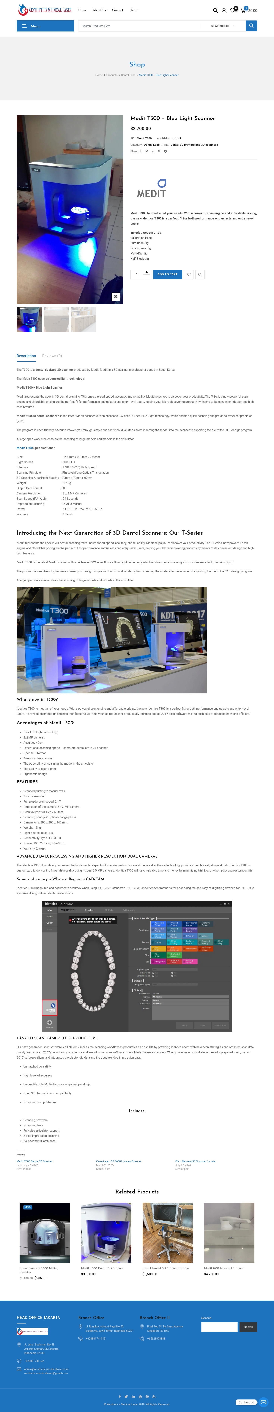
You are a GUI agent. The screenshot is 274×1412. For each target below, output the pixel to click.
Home (82, 10)
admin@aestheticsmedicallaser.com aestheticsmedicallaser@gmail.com (46, 1371)
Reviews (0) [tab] (52, 356)
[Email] (264, 1402)
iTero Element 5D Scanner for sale (195, 1161)
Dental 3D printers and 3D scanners (194, 144)
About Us (99, 10)
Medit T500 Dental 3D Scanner (35, 1161)
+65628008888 (156, 1338)
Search (206, 1318)
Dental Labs (152, 144)
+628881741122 (34, 1361)
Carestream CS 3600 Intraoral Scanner (119, 1161)
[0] (243, 10)
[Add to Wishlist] (188, 274)
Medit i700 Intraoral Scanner (223, 1268)
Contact (117, 10)
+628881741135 (95, 1338)
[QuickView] (200, 274)
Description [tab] (26, 356)
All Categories (220, 26)
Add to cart (168, 274)
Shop (133, 10)
